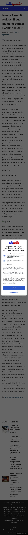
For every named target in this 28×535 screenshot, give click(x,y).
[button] (14, 265)
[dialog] (14, 267)
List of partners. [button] (9, 274)
